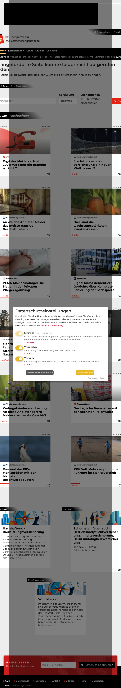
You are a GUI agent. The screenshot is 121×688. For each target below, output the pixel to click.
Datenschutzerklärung (51, 325)
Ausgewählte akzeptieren (40, 372)
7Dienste (29, 342)
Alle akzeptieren (85, 372)
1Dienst (28, 353)
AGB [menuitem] (7, 681)
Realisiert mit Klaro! (96, 378)
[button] (119, 173)
